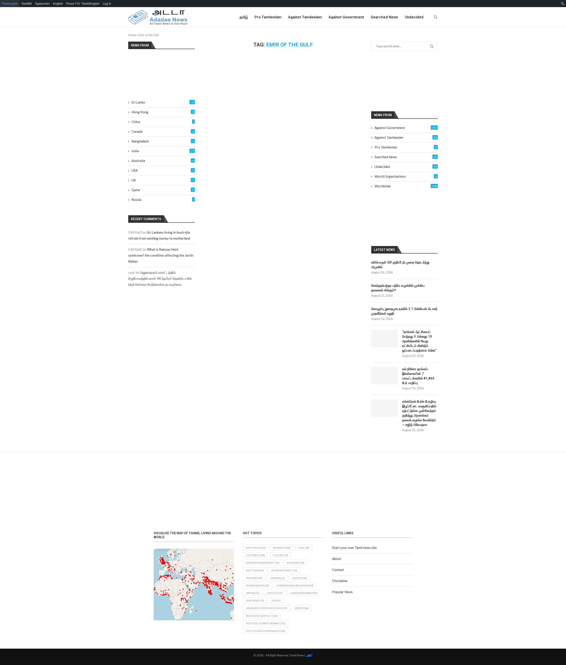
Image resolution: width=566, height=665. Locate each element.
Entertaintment (284, 570)
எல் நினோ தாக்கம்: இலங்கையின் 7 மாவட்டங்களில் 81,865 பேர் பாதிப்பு (418, 376)
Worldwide (406, 186)
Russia (163, 200)
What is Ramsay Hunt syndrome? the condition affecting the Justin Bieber (160, 255)
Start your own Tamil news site (354, 548)
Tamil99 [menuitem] (26, 3)
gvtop (299, 578)
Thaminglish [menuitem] (10, 3)
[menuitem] (562, 3)
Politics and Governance (265, 630)
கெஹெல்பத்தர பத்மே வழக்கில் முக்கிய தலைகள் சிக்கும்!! (398, 288)
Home (132, 35)
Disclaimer (340, 581)
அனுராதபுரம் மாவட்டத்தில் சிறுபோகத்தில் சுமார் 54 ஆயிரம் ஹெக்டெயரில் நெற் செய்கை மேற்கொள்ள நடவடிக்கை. (160, 278)
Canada (163, 131)
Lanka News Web (303, 593)
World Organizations (406, 176)
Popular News (342, 592)
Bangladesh (163, 141)
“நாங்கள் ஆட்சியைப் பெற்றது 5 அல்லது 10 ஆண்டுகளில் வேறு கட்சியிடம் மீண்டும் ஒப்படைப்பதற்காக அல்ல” (419, 341)
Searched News (384, 17)
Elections (255, 570)
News (301, 608)
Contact (338, 570)
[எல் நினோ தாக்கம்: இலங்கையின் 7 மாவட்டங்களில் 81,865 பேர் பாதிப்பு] (384, 375)
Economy (295, 562)
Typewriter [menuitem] (42, 3)
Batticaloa (256, 547)
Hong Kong (163, 112)
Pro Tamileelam (267, 17)
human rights (257, 585)
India (163, 151)
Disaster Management (262, 562)
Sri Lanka (163, 102)
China (163, 122)
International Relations (295, 585)
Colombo (255, 555)
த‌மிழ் (244, 17)
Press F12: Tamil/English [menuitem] (82, 3)
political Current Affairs (265, 623)
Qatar (163, 190)
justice (275, 593)
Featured (254, 578)
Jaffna (252, 593)
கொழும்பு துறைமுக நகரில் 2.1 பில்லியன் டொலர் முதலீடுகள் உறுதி (404, 311)
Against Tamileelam (305, 17)
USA (163, 170)
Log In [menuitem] (107, 3)
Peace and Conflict (261, 615)
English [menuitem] (58, 3)
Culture (280, 555)
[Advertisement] (410, 80)
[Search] (435, 17)
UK (163, 180)
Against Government (346, 17)
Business (282, 547)
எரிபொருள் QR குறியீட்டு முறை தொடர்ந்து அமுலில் (400, 264)
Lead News (255, 600)
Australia (163, 161)
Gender (277, 578)
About (336, 559)
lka (276, 600)
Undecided (414, 17)
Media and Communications (266, 608)
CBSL (303, 547)
